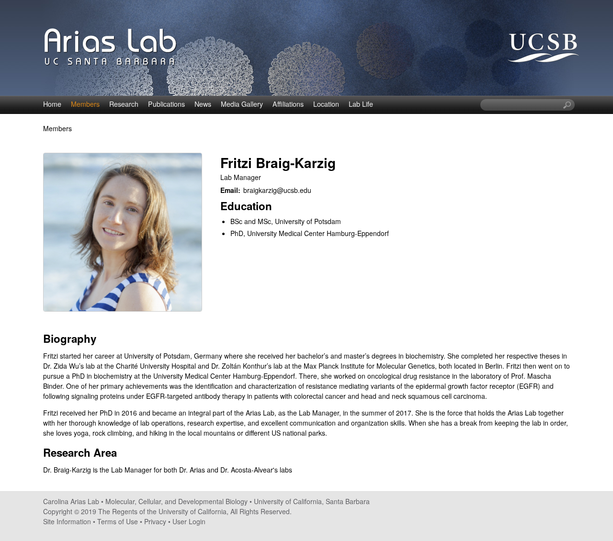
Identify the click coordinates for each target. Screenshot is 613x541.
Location (326, 104)
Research (123, 104)
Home (52, 104)
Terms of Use (117, 521)
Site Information (67, 521)
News (202, 104)
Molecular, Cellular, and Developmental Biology (176, 501)
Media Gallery (242, 104)
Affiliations (288, 104)
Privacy (155, 521)
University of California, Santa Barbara (312, 501)
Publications (166, 104)
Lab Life (361, 104)
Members (85, 104)
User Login (188, 521)
